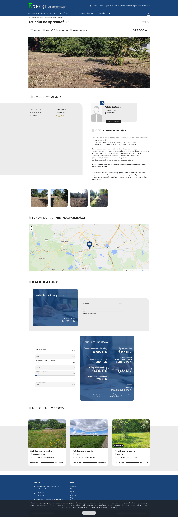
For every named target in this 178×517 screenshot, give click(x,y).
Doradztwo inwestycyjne (88, 13)
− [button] (31, 229)
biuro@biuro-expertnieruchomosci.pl (49, 499)
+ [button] (31, 227)
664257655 (111, 113)
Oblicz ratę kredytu (80, 30)
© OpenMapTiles (131, 270)
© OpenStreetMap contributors (142, 270)
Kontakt (102, 13)
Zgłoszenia (73, 493)
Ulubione (73, 495)
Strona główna (33, 13)
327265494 (111, 111)
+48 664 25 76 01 (42, 495)
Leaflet (124, 270)
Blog (71, 498)
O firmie (43, 13)
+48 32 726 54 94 (42, 493)
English (74, 13)
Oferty (52, 13)
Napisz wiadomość (113, 121)
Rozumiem (89, 513)
